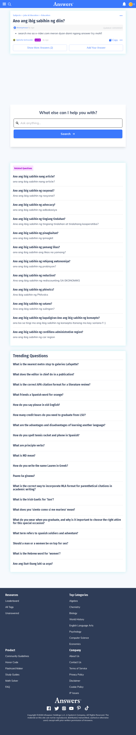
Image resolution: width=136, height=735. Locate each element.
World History (76, 619)
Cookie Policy (76, 686)
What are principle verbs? (29, 445)
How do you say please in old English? (36, 405)
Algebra (73, 600)
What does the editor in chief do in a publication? (43, 374)
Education (45, 15)
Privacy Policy (76, 674)
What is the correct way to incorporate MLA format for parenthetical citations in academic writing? (62, 487)
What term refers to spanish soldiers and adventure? (45, 533)
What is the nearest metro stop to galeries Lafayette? (46, 364)
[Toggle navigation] (4, 4)
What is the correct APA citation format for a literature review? (51, 384)
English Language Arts (81, 625)
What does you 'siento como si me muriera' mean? (44, 509)
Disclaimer (74, 680)
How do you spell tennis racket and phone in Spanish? (46, 435)
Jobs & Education (31, 15)
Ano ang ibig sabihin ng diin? (39, 20)
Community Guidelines (17, 656)
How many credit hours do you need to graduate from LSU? (49, 415)
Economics (75, 644)
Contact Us (75, 662)
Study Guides (12, 674)
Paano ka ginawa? (24, 476)
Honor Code (11, 662)
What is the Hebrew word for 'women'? (37, 553)
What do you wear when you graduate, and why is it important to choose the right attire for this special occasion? (67, 521)
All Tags (9, 607)
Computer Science (79, 637)
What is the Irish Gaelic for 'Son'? (33, 499)
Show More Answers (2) (40, 47)
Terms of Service (78, 668)
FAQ (7, 686)
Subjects (17, 15)
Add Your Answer (96, 47)
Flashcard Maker (14, 668)
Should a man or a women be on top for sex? (40, 543)
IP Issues (74, 693)
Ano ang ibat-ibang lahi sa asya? (33, 564)
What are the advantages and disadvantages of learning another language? (59, 425)
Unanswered (12, 613)
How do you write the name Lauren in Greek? (40, 466)
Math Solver (11, 680)
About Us (74, 656)
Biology (73, 613)
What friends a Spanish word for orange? (38, 395)
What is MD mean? (24, 455)
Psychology (75, 631)
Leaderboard (12, 600)
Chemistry (74, 607)
